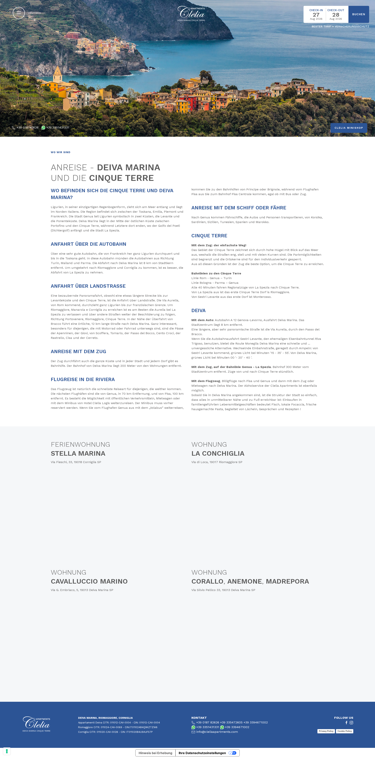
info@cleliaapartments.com (217, 732)
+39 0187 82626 (207, 722)
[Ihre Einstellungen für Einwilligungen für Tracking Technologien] (7, 751)
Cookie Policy (345, 731)
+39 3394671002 (256, 722)
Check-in (316, 10)
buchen (358, 14)
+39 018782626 (27, 127)
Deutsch (35, 13)
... (319, 22)
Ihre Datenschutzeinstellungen (202, 753)
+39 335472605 (231, 722)
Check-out (335, 10)
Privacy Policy (326, 731)
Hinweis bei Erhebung (155, 753)
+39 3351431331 (57, 127)
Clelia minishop (349, 127)
